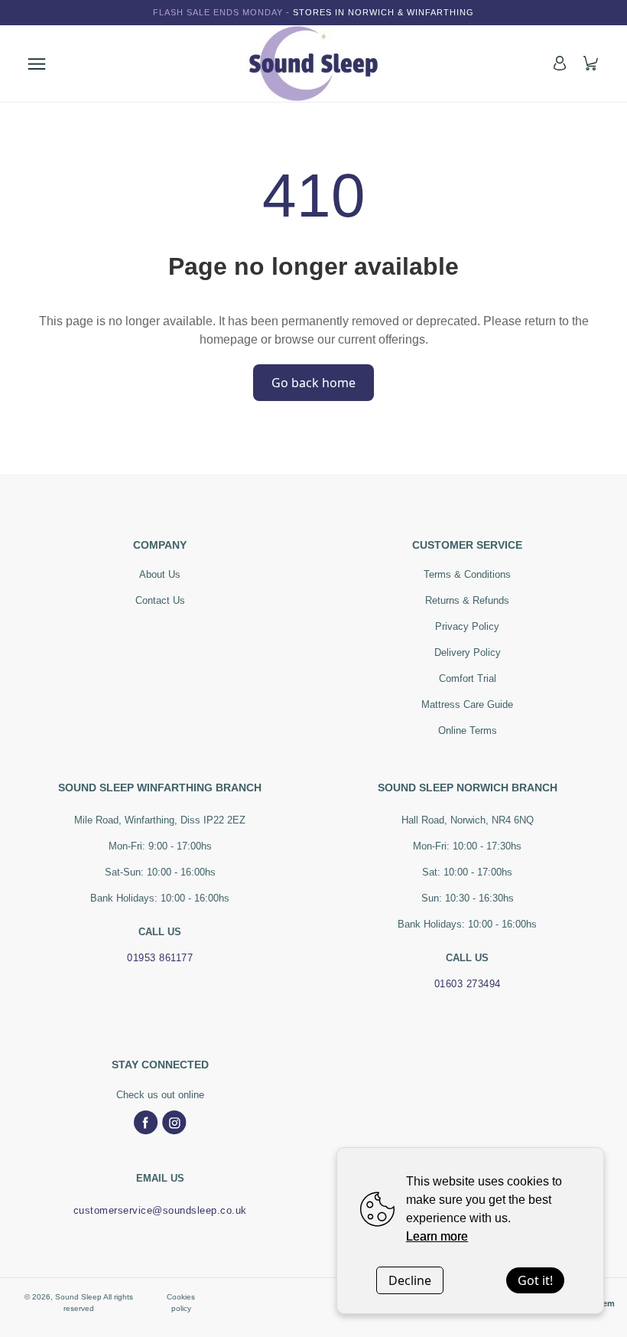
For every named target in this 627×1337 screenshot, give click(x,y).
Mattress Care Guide (467, 704)
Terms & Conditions (467, 574)
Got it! (535, 1280)
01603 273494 (467, 984)
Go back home (313, 382)
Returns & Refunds (467, 600)
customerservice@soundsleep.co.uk (160, 1210)
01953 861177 (160, 958)
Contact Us (160, 600)
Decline (409, 1280)
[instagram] (174, 1122)
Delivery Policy (467, 652)
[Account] (560, 63)
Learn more (437, 1236)
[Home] (313, 63)
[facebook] (146, 1122)
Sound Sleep (78, 1297)
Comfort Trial (467, 678)
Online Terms (467, 730)
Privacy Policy (467, 626)
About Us (159, 574)
